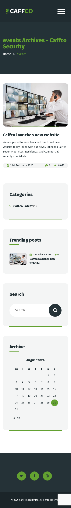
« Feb (16, 418)
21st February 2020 (21, 165)
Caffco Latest (23, 206)
